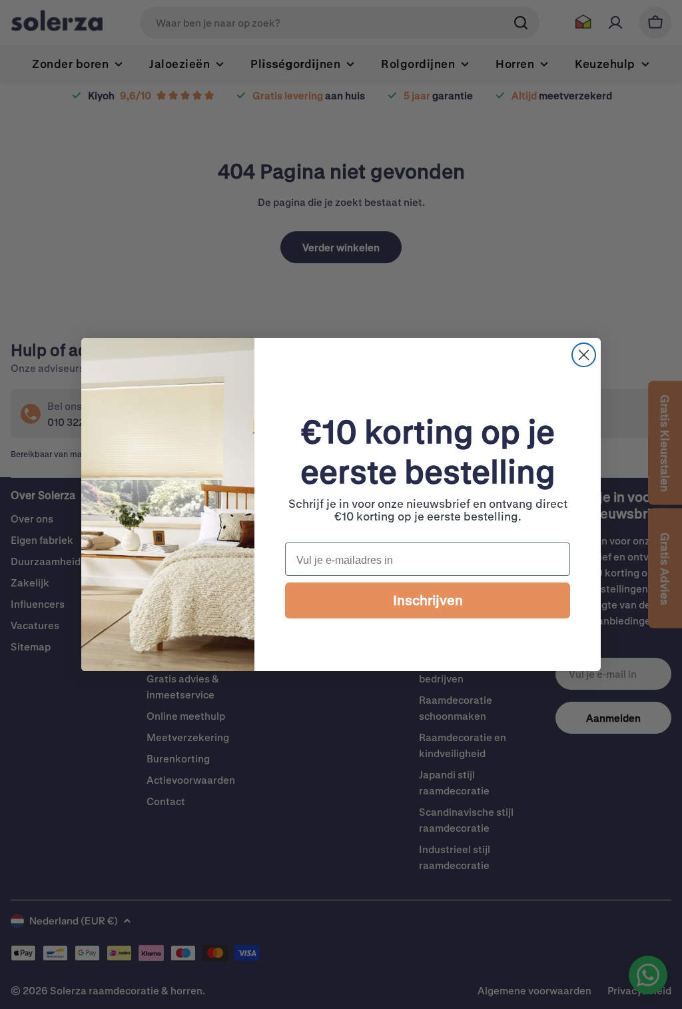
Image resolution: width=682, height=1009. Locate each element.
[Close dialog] (583, 355)
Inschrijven (428, 600)
